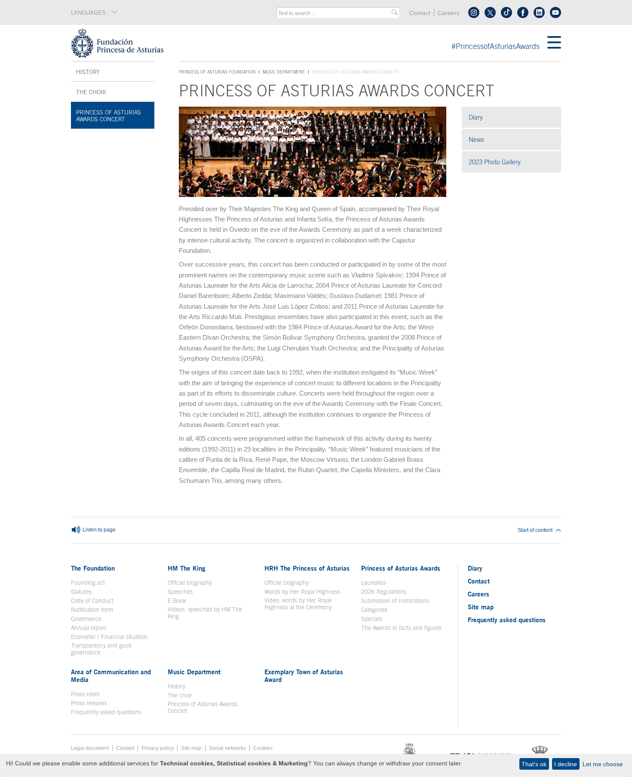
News (476, 139)
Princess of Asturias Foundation (217, 72)
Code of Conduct (92, 600)
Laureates (373, 582)
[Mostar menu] (554, 43)
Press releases (89, 703)
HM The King (187, 568)
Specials (371, 618)
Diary (476, 117)
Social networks (227, 748)
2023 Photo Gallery (515, 162)
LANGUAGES (88, 12)
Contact (419, 13)
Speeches (180, 591)
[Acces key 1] (309, 43)
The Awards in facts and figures (401, 627)
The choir (91, 92)
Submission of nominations (395, 600)
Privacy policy (157, 748)
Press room (85, 694)
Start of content (535, 530)
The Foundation (93, 568)
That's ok (534, 764)
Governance (86, 618)
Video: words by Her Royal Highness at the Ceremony (297, 604)
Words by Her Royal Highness (302, 591)
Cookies (263, 748)
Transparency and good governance (101, 649)
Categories (374, 609)
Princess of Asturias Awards (400, 568)
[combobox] (335, 13)
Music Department (284, 71)
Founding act (88, 582)
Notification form (92, 609)
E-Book (177, 600)
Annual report (88, 627)
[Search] (394, 12)
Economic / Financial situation (109, 636)
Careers (449, 13)
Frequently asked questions (106, 712)
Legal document (90, 748)
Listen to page (98, 530)
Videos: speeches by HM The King (205, 613)
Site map (481, 607)
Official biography (190, 582)
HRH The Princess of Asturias (307, 568)
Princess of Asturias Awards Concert (108, 116)
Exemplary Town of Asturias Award (303, 675)
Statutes (81, 591)
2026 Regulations (383, 591)
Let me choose (603, 764)
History (88, 71)
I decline (565, 764)
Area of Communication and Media (111, 675)
